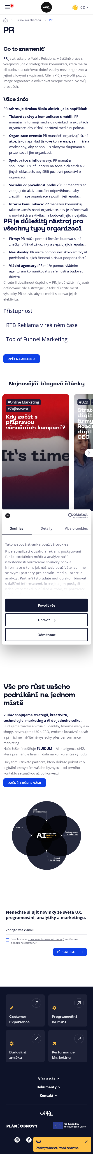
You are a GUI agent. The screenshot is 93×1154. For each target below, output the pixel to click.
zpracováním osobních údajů (46, 939)
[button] (62, 1144)
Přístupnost (18, 310)
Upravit (44, 620)
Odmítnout (46, 634)
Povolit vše (46, 605)
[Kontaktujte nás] (74, 7)
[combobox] (84, 7)
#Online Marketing (23, 402)
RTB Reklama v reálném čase (41, 325)
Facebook (29, 1140)
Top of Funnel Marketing (36, 339)
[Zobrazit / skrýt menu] (7, 7)
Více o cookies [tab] (76, 528)
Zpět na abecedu (21, 359)
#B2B (83, 402)
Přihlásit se (66, 952)
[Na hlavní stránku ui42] (46, 7)
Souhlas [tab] (16, 528)
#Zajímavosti (18, 408)
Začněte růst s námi (24, 783)
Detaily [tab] (46, 528)
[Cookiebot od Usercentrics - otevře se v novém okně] (68, 516)
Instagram (17, 1140)
